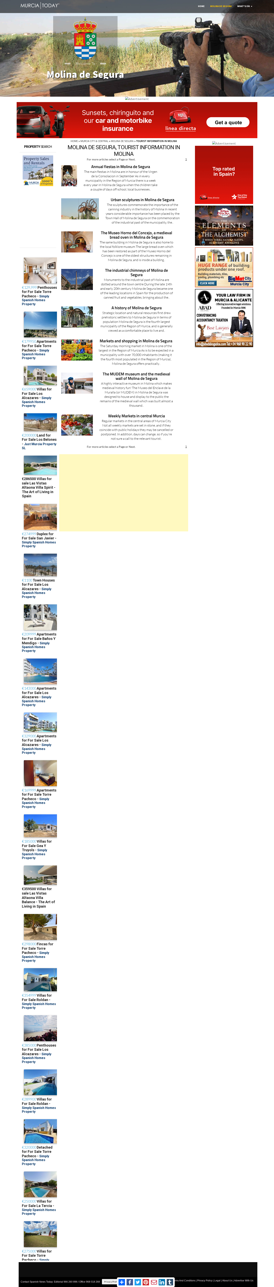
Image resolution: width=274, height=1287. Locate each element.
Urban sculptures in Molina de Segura (142, 200)
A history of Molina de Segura (137, 308)
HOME (74, 141)
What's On (243, 6)
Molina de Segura (221, 6)
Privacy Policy (204, 1280)
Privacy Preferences (114, 1281)
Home (201, 6)
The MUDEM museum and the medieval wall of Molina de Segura (136, 376)
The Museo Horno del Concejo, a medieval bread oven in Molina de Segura (136, 235)
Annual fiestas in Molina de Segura (120, 166)
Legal (217, 1280)
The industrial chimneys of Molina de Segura (136, 273)
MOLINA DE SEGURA (122, 141)
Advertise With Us (243, 1280)
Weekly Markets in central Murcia (136, 416)
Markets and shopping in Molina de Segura (136, 341)
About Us (227, 1280)
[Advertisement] (123, 492)
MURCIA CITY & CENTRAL (94, 141)
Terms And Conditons (183, 1280)
